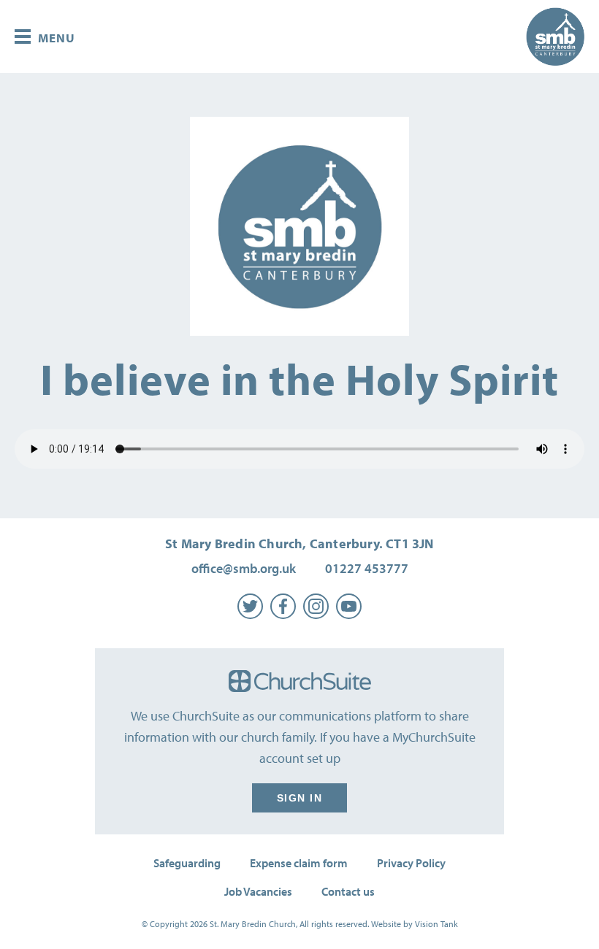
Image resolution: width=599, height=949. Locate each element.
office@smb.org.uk (243, 568)
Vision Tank (436, 923)
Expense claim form (299, 863)
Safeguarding (187, 863)
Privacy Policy (411, 863)
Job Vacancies (258, 891)
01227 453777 (366, 568)
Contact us (348, 891)
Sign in (300, 798)
